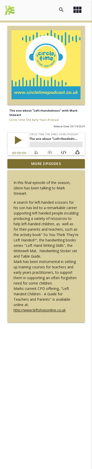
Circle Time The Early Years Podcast (34, 120)
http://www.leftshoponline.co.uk (40, 310)
